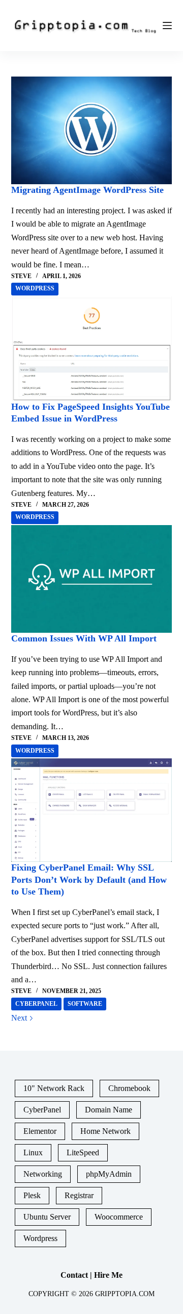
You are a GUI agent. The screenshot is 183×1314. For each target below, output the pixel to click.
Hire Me (108, 1275)
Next (20, 1017)
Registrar (79, 1195)
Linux (33, 1152)
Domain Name (108, 1109)
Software (85, 1003)
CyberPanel (36, 1003)
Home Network (105, 1131)
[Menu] (167, 25)
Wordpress (34, 288)
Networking (42, 1174)
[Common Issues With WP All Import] (91, 579)
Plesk (32, 1195)
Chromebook (129, 1088)
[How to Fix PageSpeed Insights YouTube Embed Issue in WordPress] (91, 348)
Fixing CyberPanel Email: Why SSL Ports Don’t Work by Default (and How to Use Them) (89, 879)
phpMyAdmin (109, 1174)
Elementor (39, 1131)
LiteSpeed (83, 1152)
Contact (74, 1275)
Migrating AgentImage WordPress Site (87, 190)
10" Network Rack (53, 1088)
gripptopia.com (125, 1294)
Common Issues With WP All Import (84, 638)
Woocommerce (119, 1216)
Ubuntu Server (47, 1216)
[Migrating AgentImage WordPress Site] (91, 130)
